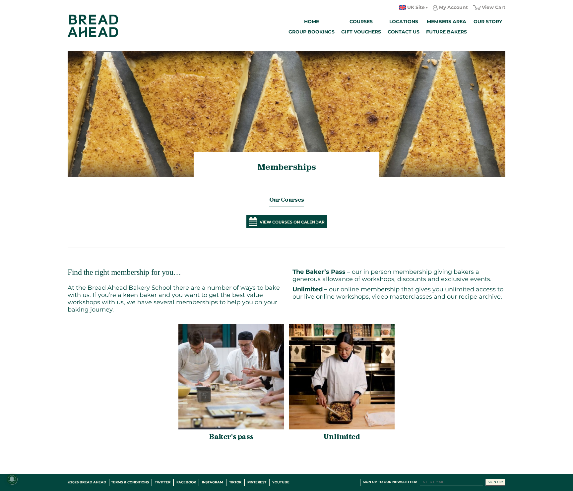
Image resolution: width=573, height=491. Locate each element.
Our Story (488, 22)
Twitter (162, 482)
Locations (403, 22)
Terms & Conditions (130, 482)
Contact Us (403, 32)
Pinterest (256, 482)
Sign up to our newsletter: (390, 482)
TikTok (235, 482)
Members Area (446, 22)
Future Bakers (446, 32)
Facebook (186, 482)
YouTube (280, 482)
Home (311, 22)
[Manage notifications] (12, 479)
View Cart (493, 7)
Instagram (212, 482)
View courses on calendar (292, 222)
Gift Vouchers (361, 32)
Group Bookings (311, 32)
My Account (453, 7)
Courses (361, 22)
